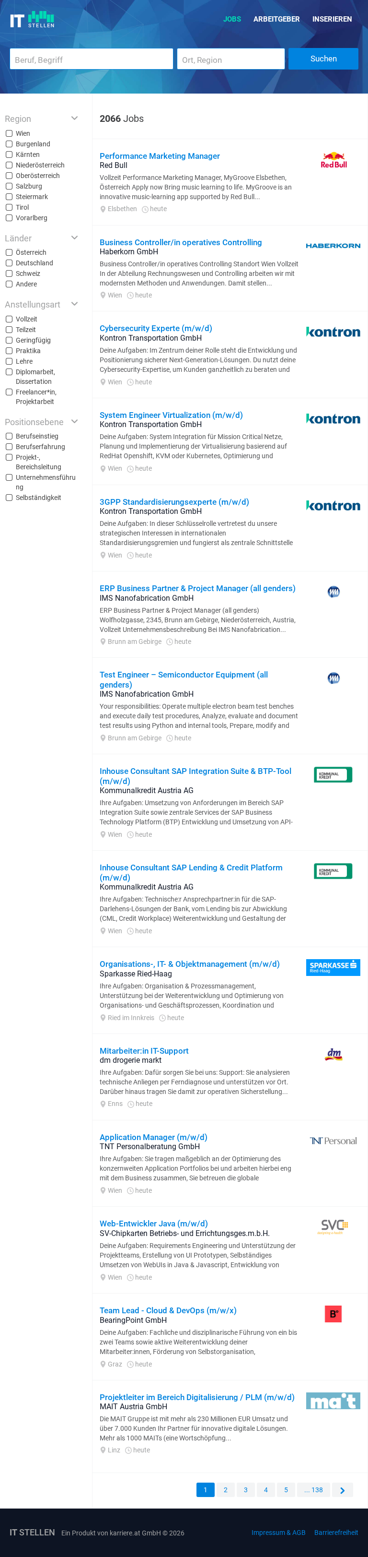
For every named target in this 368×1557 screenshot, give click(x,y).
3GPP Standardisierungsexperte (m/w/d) (174, 502)
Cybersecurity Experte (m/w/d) (156, 328)
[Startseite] (32, 19)
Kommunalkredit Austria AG (147, 790)
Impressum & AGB (279, 1532)
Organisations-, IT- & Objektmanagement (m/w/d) (190, 964)
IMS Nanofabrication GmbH (147, 598)
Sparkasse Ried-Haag (136, 973)
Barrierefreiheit (336, 1532)
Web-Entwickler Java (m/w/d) (154, 1223)
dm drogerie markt (130, 1060)
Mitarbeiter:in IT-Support (144, 1051)
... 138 (313, 1490)
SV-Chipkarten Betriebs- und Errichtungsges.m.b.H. (185, 1233)
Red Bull (113, 165)
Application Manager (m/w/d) (153, 1137)
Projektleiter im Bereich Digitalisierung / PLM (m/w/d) (197, 1397)
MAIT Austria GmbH (133, 1406)
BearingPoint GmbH (133, 1320)
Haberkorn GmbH (129, 251)
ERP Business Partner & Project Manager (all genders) (198, 588)
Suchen (323, 58)
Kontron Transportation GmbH (151, 338)
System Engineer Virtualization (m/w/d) (171, 415)
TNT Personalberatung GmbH (150, 1146)
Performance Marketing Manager (160, 156)
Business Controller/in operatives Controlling (181, 242)
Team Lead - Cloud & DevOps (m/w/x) (168, 1310)
